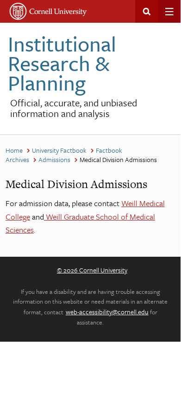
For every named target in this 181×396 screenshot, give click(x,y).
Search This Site (146, 11)
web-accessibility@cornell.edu (107, 312)
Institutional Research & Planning (62, 62)
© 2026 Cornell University (92, 270)
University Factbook (59, 150)
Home (14, 150)
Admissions (54, 159)
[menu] (169, 11)
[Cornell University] (48, 11)
